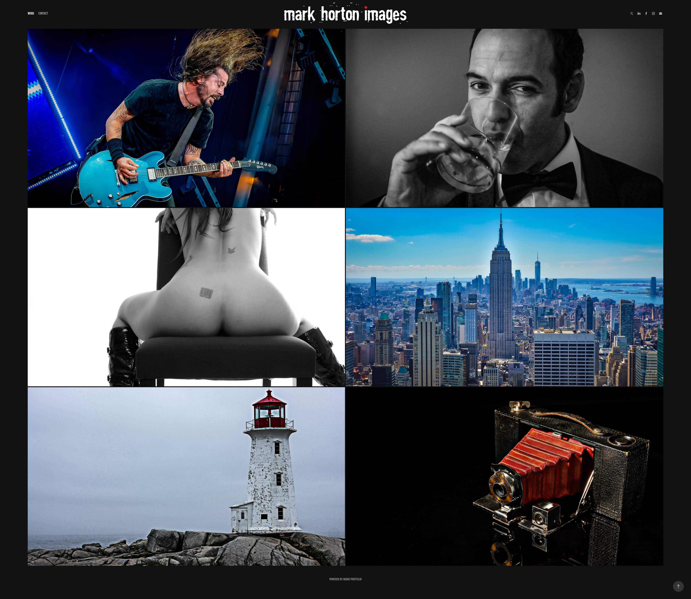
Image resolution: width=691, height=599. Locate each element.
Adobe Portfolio (352, 579)
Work (31, 13)
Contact (43, 13)
